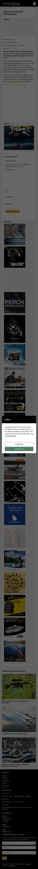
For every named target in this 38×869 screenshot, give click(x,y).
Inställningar (19, 444)
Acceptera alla (19, 449)
